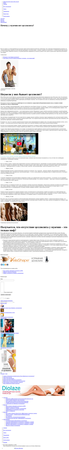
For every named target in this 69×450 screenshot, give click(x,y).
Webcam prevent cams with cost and (11, 1)
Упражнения (6, 11)
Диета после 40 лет (7, 377)
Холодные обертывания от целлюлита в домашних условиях (20, 421)
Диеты (4, 9)
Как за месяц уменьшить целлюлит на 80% (13, 270)
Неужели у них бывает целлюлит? (11, 57)
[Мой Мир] (7, 264)
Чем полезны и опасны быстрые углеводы (13, 382)
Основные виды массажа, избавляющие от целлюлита (18, 418)
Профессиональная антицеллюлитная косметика (17, 402)
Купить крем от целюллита (7, 317)
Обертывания (6, 419)
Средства (5, 397)
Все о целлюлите (7, 6)
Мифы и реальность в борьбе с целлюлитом (13, 273)
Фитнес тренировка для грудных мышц (10, 333)
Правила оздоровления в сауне (8, 312)
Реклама (5, 442)
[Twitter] (3, 264)
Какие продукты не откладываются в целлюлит (14, 381)
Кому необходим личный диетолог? (11, 383)
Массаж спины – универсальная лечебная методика (18, 414)
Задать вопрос (6, 16)
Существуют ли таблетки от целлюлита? (15, 403)
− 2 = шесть (6, 298)
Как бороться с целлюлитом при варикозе (15, 417)
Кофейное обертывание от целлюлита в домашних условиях (20, 423)
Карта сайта (6, 437)
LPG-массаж (9, 415)
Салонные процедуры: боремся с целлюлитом (11, 307)
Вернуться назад (4, 254)
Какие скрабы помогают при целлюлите (15, 400)
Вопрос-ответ (4, 303)
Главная (5, 4)
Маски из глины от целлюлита (13, 425)
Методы (5, 404)
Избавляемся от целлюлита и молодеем (15, 409)
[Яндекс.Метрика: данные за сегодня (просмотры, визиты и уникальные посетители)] (18, 448)
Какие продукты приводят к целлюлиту (12, 379)
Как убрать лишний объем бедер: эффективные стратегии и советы (21, 413)
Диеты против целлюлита (6, 300)
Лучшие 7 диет (4, 373)
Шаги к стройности (10, 410)
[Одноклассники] (5, 264)
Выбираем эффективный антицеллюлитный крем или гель (19, 398)
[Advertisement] (34, 37)
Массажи (5, 412)
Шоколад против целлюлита (9, 271)
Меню (4, 2)
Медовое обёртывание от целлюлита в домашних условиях (19, 424)
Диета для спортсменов (8, 378)
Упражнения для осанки (6, 347)
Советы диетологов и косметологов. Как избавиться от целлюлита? (18, 376)
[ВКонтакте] (1, 264)
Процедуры (6, 13)
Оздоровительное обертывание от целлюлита (16, 420)
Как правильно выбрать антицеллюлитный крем (17, 401)
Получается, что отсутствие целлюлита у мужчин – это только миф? (19, 58)
